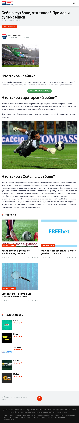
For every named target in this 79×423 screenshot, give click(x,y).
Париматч (17, 334)
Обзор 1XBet (59, 415)
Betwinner (17, 361)
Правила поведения (29, 415)
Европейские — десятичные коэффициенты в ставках (16, 295)
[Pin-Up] (7, 329)
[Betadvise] (7, 3)
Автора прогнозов (8, 419)
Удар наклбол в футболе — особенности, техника (16, 252)
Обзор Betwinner (70, 415)
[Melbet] (7, 383)
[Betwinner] (7, 369)
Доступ (5, 415)
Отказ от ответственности (45, 415)
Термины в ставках (14, 20)
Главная (4, 20)
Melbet (16, 374)
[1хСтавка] (7, 356)
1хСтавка (17, 347)
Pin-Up (16, 321)
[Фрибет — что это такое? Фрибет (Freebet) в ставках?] (59, 233)
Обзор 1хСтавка (7, 417)
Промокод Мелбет (32, 417)
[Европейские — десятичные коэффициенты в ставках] (20, 276)
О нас (11, 415)
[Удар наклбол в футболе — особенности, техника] (20, 233)
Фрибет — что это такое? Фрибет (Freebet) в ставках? (58, 252)
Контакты (18, 415)
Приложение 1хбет (59, 417)
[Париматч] (7, 343)
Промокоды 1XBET (46, 417)
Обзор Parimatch (20, 417)
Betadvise (17, 35)
